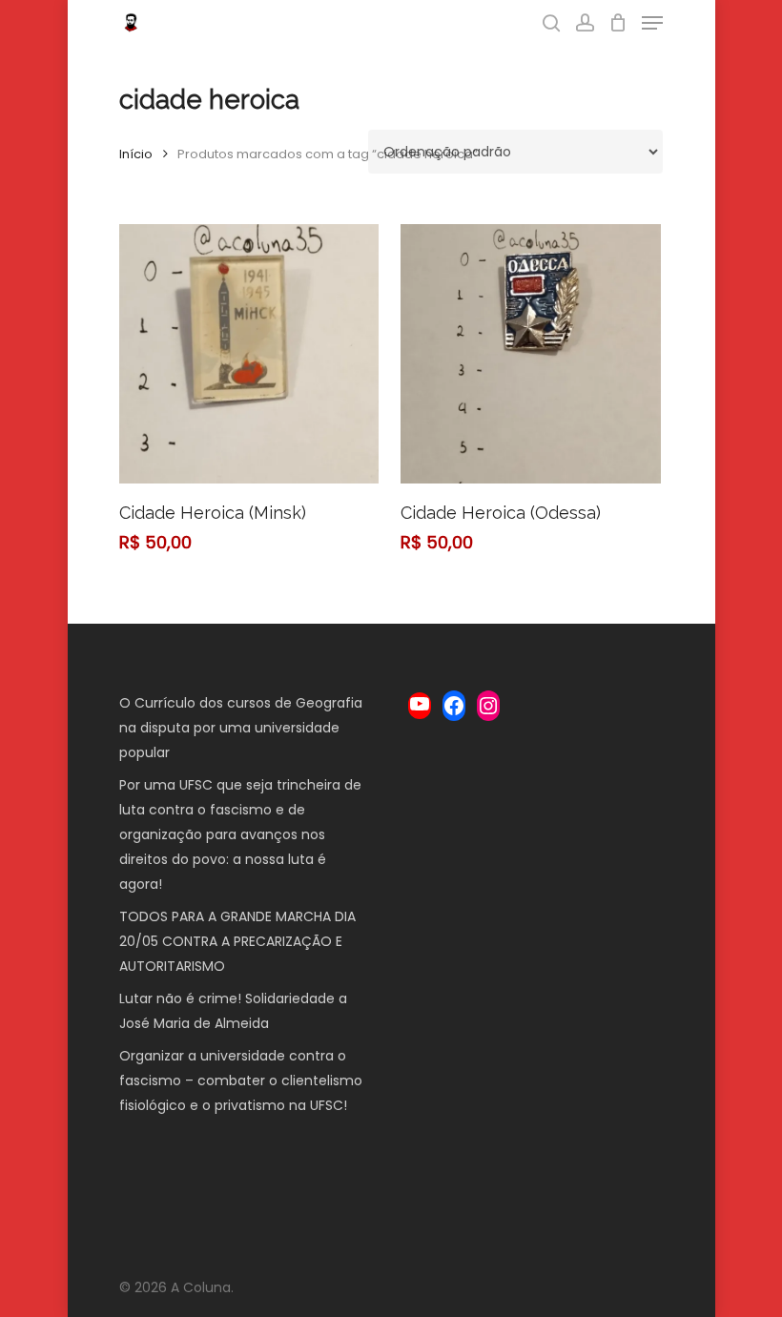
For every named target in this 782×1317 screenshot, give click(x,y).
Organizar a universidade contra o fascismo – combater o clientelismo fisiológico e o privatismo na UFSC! (240, 1080)
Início (136, 154)
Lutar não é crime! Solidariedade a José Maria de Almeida (233, 1011)
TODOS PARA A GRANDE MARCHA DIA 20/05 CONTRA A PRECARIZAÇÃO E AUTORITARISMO (237, 941)
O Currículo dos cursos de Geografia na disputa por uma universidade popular (240, 727)
